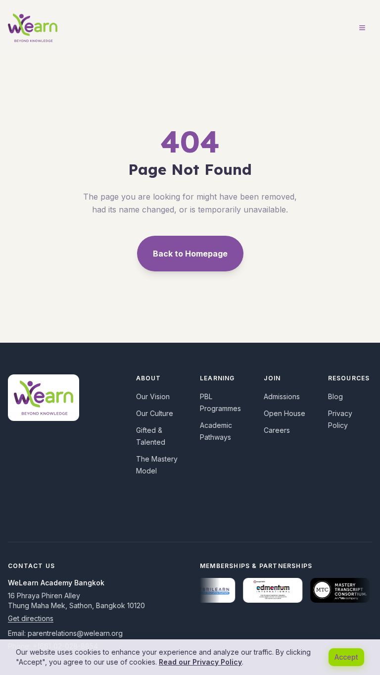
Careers (277, 430)
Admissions (282, 396)
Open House (284, 413)
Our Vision (153, 396)
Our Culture (154, 413)
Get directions (30, 618)
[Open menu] (362, 28)
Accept (346, 657)
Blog (335, 396)
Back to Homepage (190, 254)
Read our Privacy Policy (200, 662)
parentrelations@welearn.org (75, 633)
